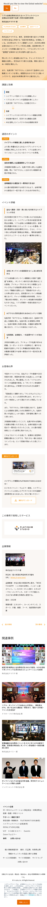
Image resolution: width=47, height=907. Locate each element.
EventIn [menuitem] (27, 831)
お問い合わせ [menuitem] (15, 838)
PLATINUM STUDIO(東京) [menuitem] (30, 820)
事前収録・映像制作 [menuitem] (10, 820)
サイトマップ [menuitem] (37, 858)
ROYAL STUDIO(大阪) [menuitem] (11, 827)
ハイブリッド (8, 31)
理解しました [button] (23, 902)
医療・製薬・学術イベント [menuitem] (13, 813)
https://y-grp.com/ (18, 577)
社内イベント (34, 27)
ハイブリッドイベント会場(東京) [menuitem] (15, 824)
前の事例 (8, 624)
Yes (7, 8)
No (15, 8)
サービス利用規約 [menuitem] (9, 858)
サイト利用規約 (29, 895)
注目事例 (23, 27)
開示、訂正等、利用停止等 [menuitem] (30, 849)
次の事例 (38, 624)
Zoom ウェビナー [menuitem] (10, 834)
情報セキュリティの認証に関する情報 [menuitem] (22, 853)
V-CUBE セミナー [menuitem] (15, 831)
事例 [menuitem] (4, 838)
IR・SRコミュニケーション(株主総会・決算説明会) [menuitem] (22, 810)
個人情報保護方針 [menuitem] (11, 849)
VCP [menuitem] (4, 831)
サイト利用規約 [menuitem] (24, 858)
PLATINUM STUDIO (10, 27)
